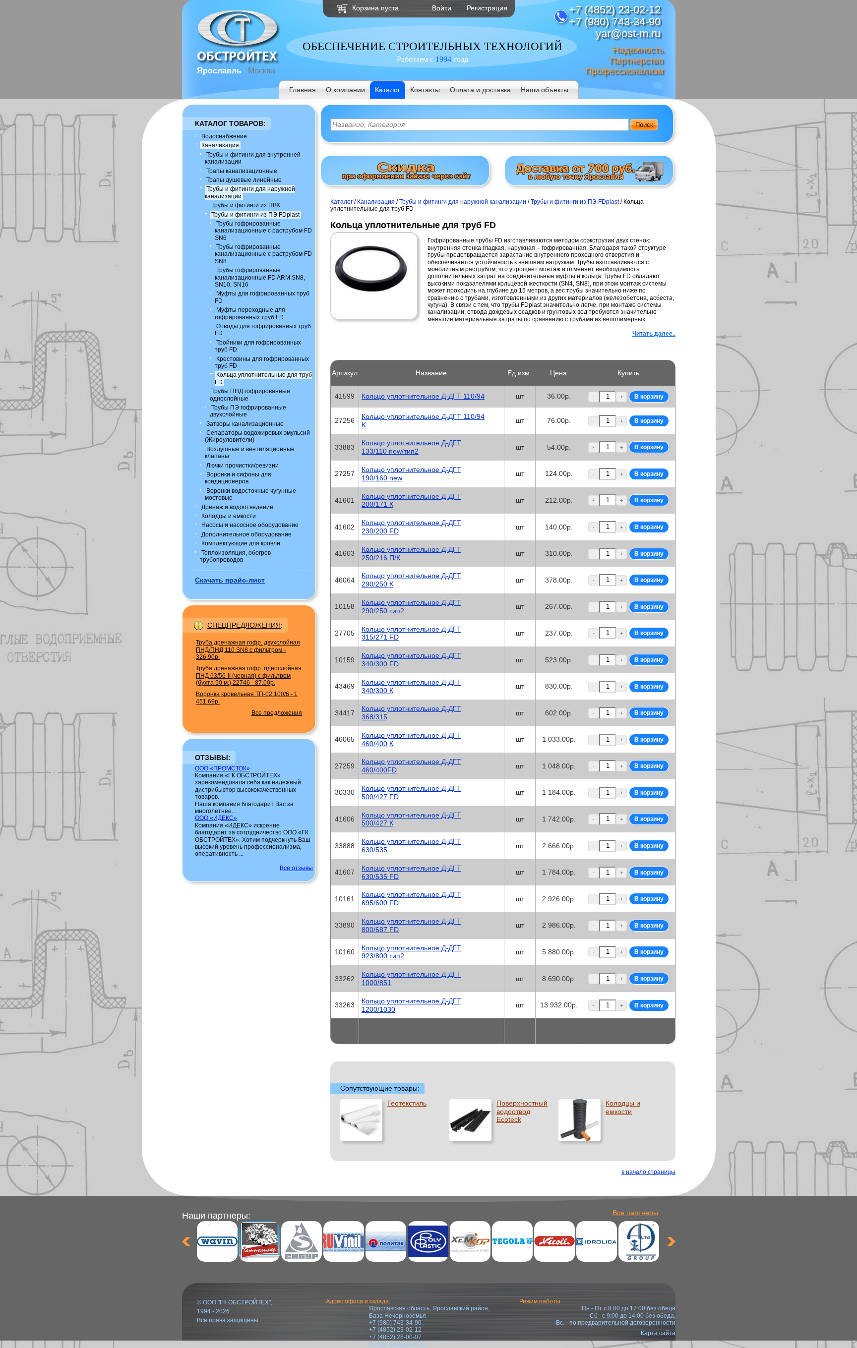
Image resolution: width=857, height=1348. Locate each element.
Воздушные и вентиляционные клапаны (250, 453)
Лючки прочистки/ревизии (242, 465)
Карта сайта (658, 1333)
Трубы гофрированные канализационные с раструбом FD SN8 (263, 254)
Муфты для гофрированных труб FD (262, 297)
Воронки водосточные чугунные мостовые (250, 494)
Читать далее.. (653, 333)
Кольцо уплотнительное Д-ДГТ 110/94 (423, 396)
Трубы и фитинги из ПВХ (245, 205)
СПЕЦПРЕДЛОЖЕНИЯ (244, 625)
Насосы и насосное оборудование (250, 525)
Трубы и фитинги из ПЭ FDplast (255, 214)
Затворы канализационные (245, 423)
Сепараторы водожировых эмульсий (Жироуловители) (257, 436)
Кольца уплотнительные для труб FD (263, 378)
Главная (302, 90)
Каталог (387, 90)
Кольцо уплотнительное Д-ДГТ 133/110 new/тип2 (411, 447)
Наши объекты (544, 90)
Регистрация (487, 8)
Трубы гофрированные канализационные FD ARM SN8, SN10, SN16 (260, 277)
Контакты (425, 90)
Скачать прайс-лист (230, 580)
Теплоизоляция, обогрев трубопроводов (235, 556)
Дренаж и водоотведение (237, 507)
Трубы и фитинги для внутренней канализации (253, 158)
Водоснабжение (224, 136)
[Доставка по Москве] (589, 179)
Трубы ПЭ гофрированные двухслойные (248, 411)
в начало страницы (648, 1172)
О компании (345, 90)
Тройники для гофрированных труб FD (258, 346)
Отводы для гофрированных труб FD (263, 330)
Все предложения (276, 712)
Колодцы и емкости (228, 516)
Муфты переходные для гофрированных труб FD (250, 313)
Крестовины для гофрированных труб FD (262, 362)
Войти (441, 8)
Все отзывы (296, 868)
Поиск (644, 124)
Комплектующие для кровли (240, 543)
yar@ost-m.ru (407, 1344)
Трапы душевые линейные (244, 179)
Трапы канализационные (241, 171)
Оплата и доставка (480, 90)
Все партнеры (635, 1213)
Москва (261, 70)
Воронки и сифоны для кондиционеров (238, 478)
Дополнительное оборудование (246, 534)
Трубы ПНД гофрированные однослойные (250, 395)
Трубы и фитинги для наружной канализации (250, 192)
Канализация (220, 145)
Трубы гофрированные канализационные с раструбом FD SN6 (263, 230)
